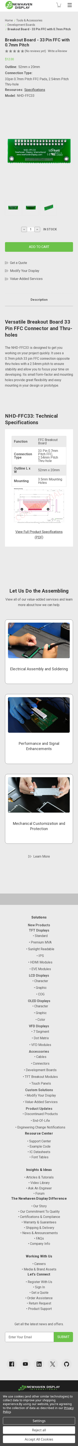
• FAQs (39, 1238)
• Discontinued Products (40, 1114)
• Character (40, 981)
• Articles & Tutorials (39, 1177)
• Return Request (39, 1303)
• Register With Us (39, 1282)
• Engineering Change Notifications (40, 1127)
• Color (40, 1020)
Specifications (34, 90)
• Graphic (40, 988)
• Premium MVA (40, 942)
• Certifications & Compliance (39, 1217)
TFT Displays (39, 930)
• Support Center (39, 1141)
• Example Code (39, 1146)
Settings (39, 1420)
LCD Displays (39, 976)
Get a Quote (18, 263)
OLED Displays (39, 1001)
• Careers (39, 1264)
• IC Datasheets (39, 1152)
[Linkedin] (39, 1364)
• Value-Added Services (40, 1102)
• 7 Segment (40, 1032)
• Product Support (39, 1309)
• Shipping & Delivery (39, 1228)
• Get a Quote (39, 1293)
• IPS (40, 956)
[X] (53, 1364)
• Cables (40, 1057)
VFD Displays (39, 1026)
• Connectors (40, 1063)
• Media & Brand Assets (39, 1269)
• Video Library (39, 1183)
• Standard (40, 936)
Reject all (39, 1430)
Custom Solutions (39, 1090)
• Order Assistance (39, 1298)
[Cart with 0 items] (58, 5)
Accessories (39, 1052)
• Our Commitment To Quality (39, 1212)
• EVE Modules (40, 969)
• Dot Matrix (40, 1038)
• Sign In (39, 1287)
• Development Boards (40, 1070)
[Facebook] (11, 1364)
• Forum (39, 1193)
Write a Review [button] (57, 51)
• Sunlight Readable (40, 949)
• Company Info (39, 1244)
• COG (40, 994)
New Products (39, 925)
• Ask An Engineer (39, 1188)
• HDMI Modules (40, 962)
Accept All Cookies (39, 1439)
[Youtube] (25, 1364)
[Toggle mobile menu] (69, 5)
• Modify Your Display (40, 1095)
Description (39, 300)
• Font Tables (39, 1157)
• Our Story (39, 1206)
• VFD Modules (40, 1045)
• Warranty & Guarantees (39, 1222)
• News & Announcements (39, 1233)
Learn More (41, 856)
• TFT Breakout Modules (40, 1077)
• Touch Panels (40, 1083)
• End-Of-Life (40, 1121)
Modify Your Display (24, 271)
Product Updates (39, 1109)
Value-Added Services (26, 279)
